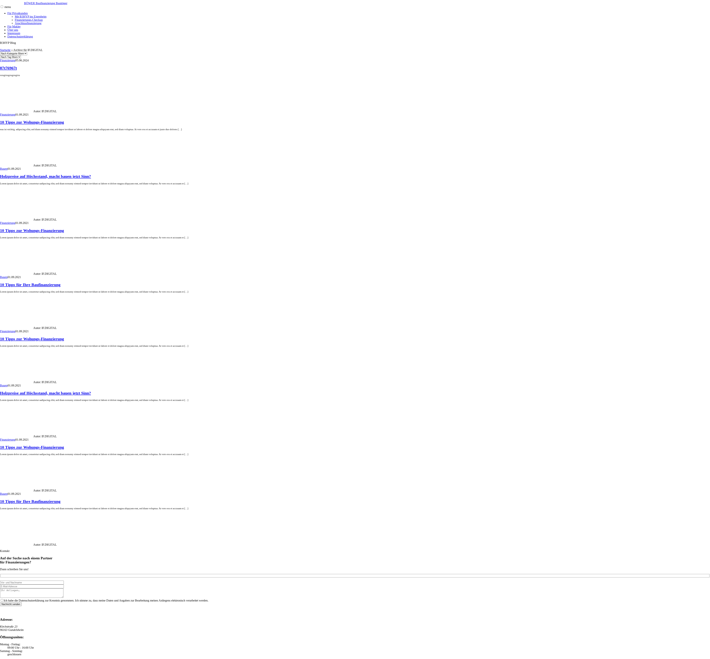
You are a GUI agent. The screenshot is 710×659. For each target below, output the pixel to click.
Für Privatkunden (17, 13)
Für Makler (14, 26)
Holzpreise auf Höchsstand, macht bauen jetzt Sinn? (45, 176)
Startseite (5, 50)
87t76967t (8, 68)
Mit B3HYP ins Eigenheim (30, 16)
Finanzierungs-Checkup (29, 19)
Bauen (4, 168)
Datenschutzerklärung (20, 36)
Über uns (12, 29)
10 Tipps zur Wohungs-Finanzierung (32, 122)
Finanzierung (7, 60)
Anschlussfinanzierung (28, 23)
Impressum (13, 33)
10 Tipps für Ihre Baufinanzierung (30, 284)
